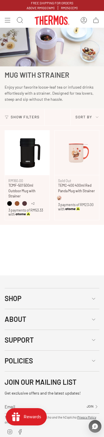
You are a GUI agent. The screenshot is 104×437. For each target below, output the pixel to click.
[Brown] (17, 203)
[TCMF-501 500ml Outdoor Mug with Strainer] (27, 152)
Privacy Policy (86, 417)
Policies (19, 360)
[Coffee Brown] (24, 203)
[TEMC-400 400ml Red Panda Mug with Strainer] (77, 152)
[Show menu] (7, 20)
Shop (13, 298)
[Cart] (96, 20)
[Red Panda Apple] (59, 198)
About (15, 319)
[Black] (9, 203)
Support (19, 340)
